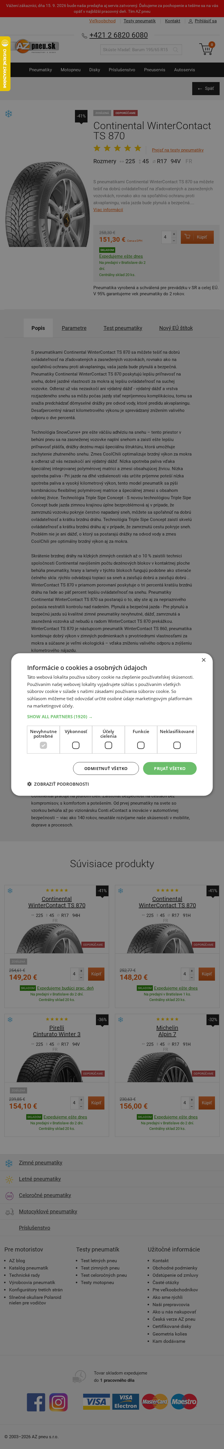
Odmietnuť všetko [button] (105, 768)
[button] (112, 716)
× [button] (203, 660)
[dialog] (112, 724)
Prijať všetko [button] (170, 768)
